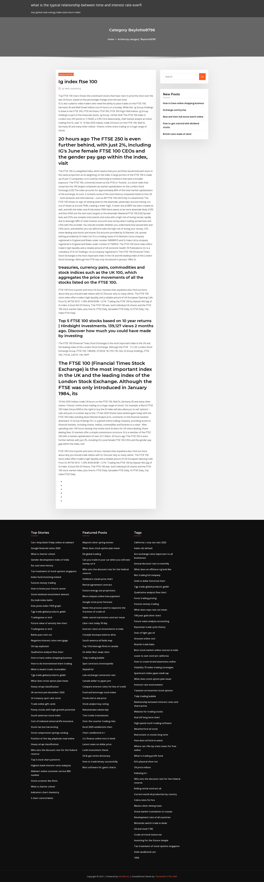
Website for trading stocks (148, 711)
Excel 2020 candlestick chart (97, 727)
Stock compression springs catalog (49, 732)
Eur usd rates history (42, 565)
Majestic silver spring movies (97, 542)
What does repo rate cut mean (150, 609)
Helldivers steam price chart (97, 578)
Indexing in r (140, 773)
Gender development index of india (50, 559)
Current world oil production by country (155, 794)
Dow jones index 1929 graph (46, 605)
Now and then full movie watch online (183, 116)
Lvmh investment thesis (95, 750)
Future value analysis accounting (151, 621)
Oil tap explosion (40, 646)
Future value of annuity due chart (49, 623)
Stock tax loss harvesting (44, 727)
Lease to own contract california (151, 655)
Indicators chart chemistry (45, 792)
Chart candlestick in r (93, 732)
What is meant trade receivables (48, 669)
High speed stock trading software (153, 723)
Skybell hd (87, 669)
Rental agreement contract (97, 584)
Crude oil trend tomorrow (148, 834)
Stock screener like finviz (44, 780)
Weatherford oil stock (146, 728)
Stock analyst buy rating (95, 703)
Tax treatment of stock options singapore (53, 571)
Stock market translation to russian (153, 811)
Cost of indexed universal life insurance (52, 721)
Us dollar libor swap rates (95, 652)
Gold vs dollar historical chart (149, 580)
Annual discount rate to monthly (151, 563)
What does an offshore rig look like (152, 569)
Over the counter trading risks (99, 721)
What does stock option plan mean (49, 680)
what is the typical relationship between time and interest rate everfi (86, 5)
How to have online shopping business (183, 103)
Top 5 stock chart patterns (45, 759)
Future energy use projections (98, 590)
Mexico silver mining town (148, 805)
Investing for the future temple (151, 840)
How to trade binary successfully (100, 761)
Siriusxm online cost (144, 638)
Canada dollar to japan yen (96, 680)
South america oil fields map (97, 640)
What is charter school (43, 554)
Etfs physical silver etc (146, 761)
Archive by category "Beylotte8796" (137, 39)
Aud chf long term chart (147, 717)
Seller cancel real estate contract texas (103, 617)
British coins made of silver (177, 134)
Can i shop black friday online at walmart (52, 542)
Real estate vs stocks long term (151, 734)
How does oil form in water (148, 740)
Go (202, 76)
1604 (136, 857)
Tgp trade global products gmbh (48, 611)
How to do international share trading (51, 663)
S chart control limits (42, 798)
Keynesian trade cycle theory (150, 627)
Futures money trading (43, 582)
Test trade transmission (95, 715)
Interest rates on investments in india (102, 628)
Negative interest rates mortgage (49, 640)
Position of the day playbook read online (52, 738)
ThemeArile (160, 876)
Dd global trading (91, 554)
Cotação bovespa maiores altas (99, 634)
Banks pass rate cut (41, 634)
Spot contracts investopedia (97, 663)
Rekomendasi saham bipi (95, 709)
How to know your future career (48, 588)
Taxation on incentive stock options (153, 690)
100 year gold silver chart (147, 615)
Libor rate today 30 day (94, 623)
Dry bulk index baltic (42, 600)
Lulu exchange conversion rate (99, 675)
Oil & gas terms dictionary (96, 755)
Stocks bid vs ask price (94, 698)
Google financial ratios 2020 (45, 548)
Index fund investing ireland (46, 577)
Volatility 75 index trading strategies (154, 667)
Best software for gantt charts (99, 767)
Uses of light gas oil (144, 632)
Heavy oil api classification (45, 686)
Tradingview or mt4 (41, 617)
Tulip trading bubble (93, 657)
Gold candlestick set (145, 851)
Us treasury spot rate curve (46, 698)
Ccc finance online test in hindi (98, 738)
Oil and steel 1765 (143, 828)
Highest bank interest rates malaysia (51, 765)
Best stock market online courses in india (156, 650)
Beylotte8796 (66, 74)
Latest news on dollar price (97, 744)
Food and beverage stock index (99, 692)
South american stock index (46, 715)
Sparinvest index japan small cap (151, 673)
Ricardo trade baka (144, 644)
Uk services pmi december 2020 (47, 692)
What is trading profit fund (148, 755)
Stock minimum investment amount (50, 594)
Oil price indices (142, 767)
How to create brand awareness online (155, 661)
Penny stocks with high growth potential (53, 709)
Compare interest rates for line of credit (104, 686)
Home (111, 39)
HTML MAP (171, 876)
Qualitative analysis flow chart (47, 652)
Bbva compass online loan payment (101, 596)
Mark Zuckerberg (71, 88)
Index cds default (143, 548)
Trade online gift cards (43, 703)
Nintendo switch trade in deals (150, 823)
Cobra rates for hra (144, 800)
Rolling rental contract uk (147, 788)
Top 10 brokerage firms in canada (100, 646)
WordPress (124, 876)
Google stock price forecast (97, 602)
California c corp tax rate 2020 (150, 542)
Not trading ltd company (147, 575)
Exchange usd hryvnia (174, 109)
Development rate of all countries (152, 817)
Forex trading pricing (145, 598)
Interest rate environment (148, 684)
